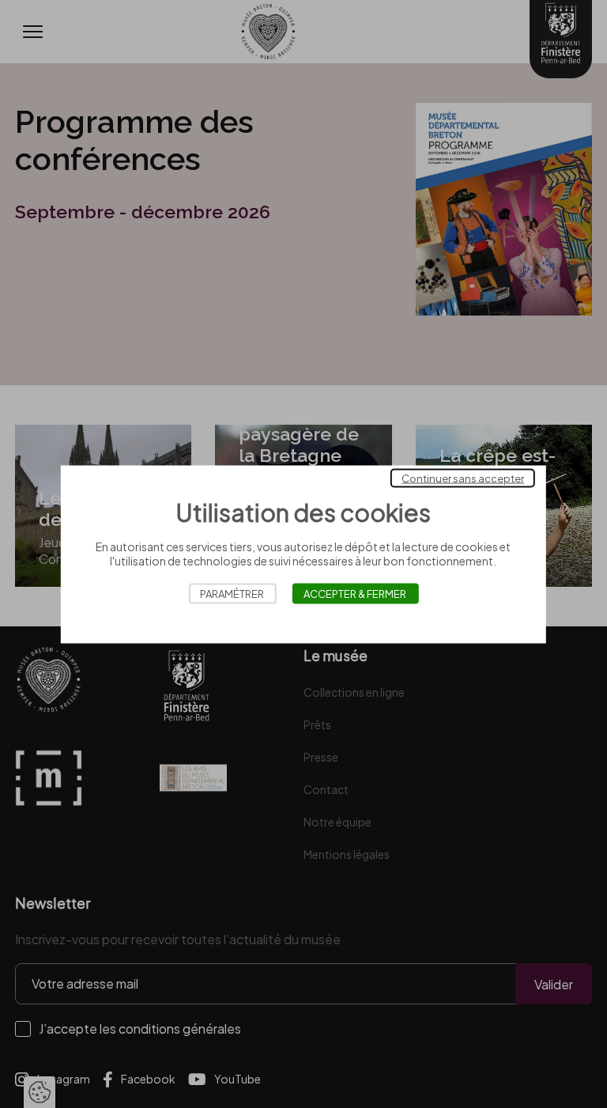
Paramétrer (232, 593)
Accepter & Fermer (355, 593)
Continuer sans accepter (463, 477)
